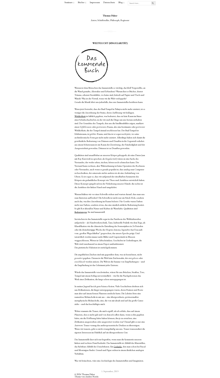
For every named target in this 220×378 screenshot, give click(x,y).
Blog (120, 2)
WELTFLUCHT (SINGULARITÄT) (110, 43)
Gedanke (118, 346)
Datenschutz (109, 2)
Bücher (81, 2)
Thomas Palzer (110, 15)
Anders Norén (91, 376)
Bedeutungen (80, 212)
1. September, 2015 (110, 371)
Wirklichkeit (80, 116)
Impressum (95, 2)
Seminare (69, 2)
